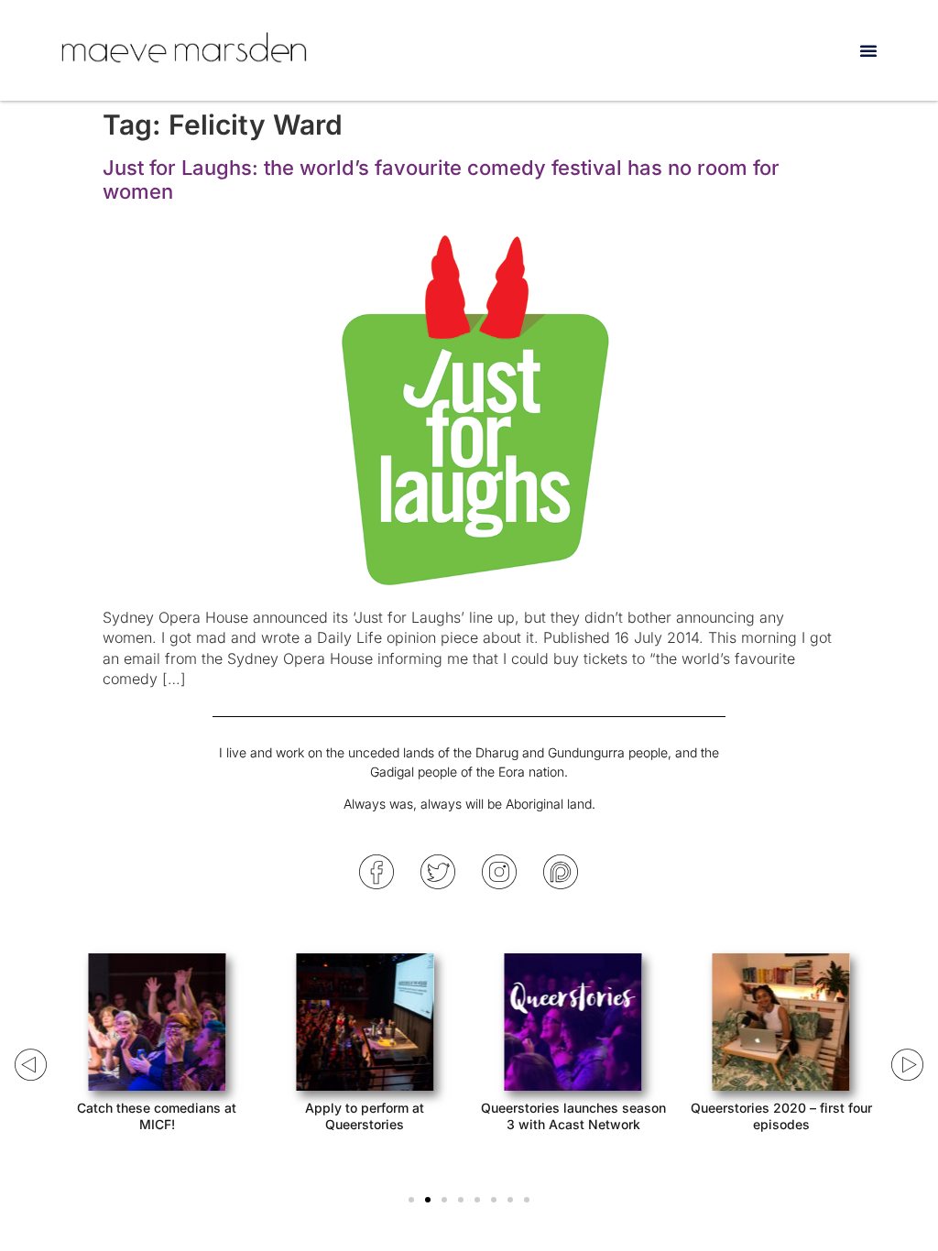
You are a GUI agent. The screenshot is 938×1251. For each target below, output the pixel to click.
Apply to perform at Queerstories (364, 1116)
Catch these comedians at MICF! (156, 1116)
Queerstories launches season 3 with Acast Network (573, 1116)
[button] (868, 50)
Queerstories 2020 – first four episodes (781, 1116)
